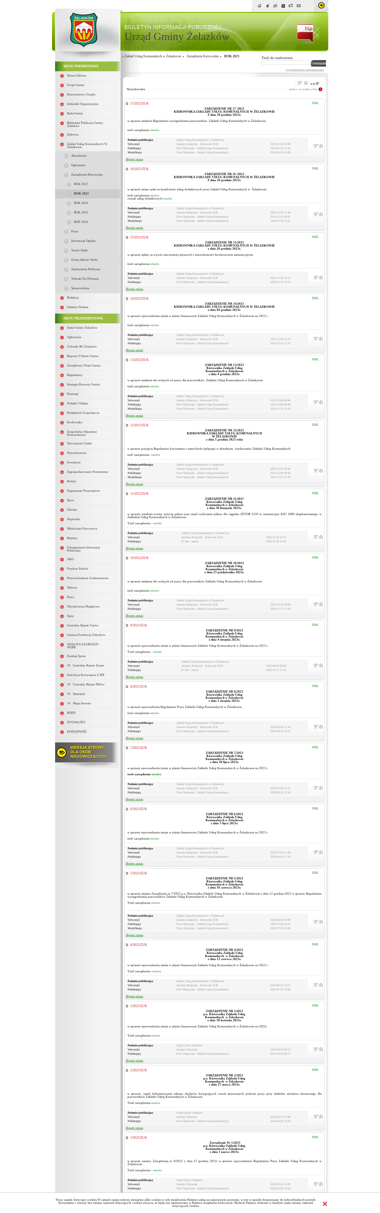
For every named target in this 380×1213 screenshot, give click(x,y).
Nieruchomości (77, 452)
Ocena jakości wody (84, 259)
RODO (71, 712)
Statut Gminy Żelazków (82, 327)
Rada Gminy (75, 113)
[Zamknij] (325, 1204)
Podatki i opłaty (77, 403)
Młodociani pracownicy (82, 528)
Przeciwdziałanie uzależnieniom (87, 578)
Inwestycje (74, 462)
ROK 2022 (81, 184)
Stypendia (73, 519)
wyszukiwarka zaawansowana (305, 69)
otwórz (156, 971)
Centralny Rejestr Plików (87, 684)
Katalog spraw (76, 656)
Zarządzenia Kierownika (87, 174)
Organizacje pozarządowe (83, 490)
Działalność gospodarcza (83, 412)
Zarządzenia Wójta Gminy (84, 365)
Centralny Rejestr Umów (82, 625)
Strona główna (76, 75)
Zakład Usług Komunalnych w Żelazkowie (153, 56)
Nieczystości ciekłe (79, 443)
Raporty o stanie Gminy (83, 356)
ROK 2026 (81, 221)
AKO (70, 559)
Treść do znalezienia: (277, 58)
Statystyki (77, 693)
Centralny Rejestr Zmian (87, 665)
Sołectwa (72, 134)
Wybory (72, 587)
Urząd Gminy (76, 85)
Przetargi (72, 393)
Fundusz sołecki (77, 568)
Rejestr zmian (134, 159)
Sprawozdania (80, 288)
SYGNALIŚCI (76, 722)
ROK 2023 (81, 193)
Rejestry (72, 538)
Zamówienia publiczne (85, 269)
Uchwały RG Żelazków (82, 346)
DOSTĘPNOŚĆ (77, 731)
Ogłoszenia (78, 165)
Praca (74, 231)
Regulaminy (75, 375)
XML (315, 103)
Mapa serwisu (80, 703)
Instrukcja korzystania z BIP (85, 674)
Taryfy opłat (79, 250)
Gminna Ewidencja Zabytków (86, 634)
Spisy (70, 615)
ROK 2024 (81, 203)
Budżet (71, 481)
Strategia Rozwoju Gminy (83, 384)
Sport (70, 500)
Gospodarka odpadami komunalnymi (82, 433)
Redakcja (73, 297)
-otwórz (154, 130)
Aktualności (79, 155)
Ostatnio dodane (77, 307)
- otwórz (154, 454)
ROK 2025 (81, 212)
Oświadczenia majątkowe (83, 606)
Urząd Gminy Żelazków (177, 36)
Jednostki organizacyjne (82, 103)
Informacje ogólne (83, 240)
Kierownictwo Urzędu (81, 94)
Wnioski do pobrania (85, 278)
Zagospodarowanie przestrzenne (87, 471)
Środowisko (74, 422)
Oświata (72, 509)
